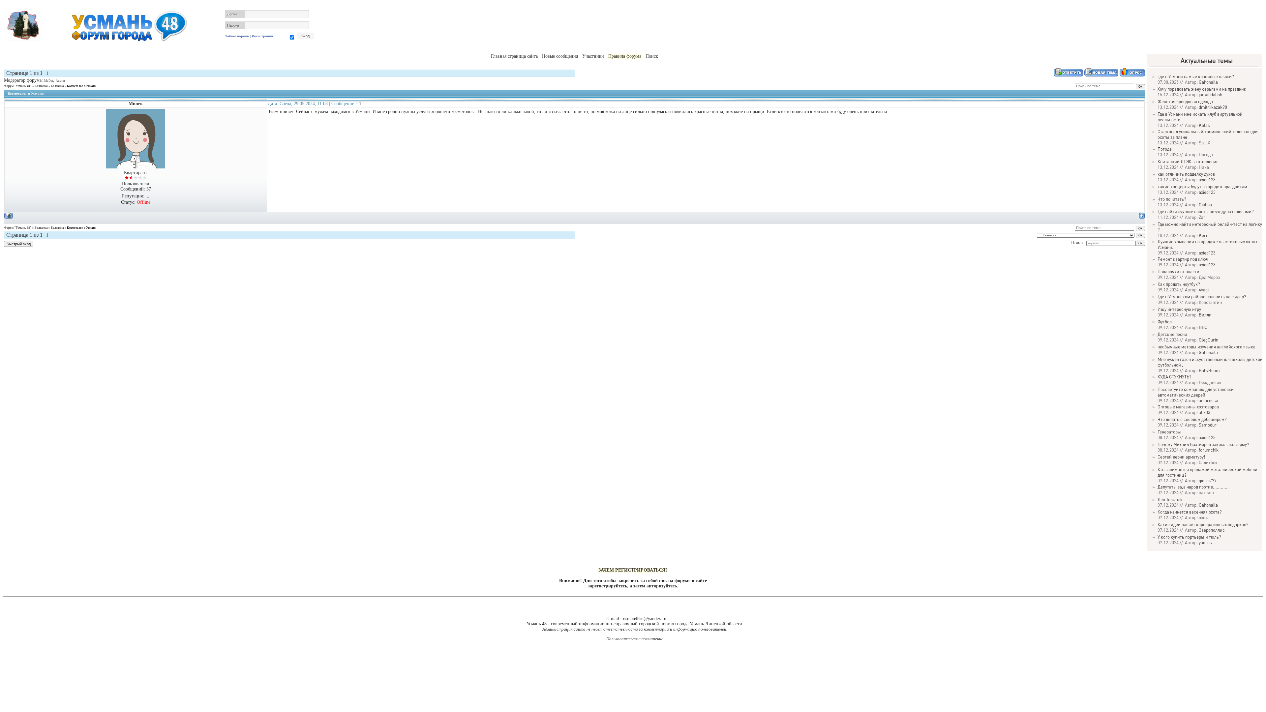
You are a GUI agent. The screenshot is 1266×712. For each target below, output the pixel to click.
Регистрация (262, 36)
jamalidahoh (1210, 94)
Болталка (41, 86)
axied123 (1207, 179)
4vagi (1204, 289)
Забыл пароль (237, 36)
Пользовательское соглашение (634, 638)
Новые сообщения (560, 56)
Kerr (1203, 235)
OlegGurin (1208, 339)
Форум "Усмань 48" (18, 86)
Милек (136, 103)
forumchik (1209, 450)
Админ (60, 80)
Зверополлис (1212, 530)
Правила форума (624, 56)
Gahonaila (1208, 82)
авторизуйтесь (662, 585)
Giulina (1205, 204)
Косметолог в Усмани (81, 86)
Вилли (1205, 314)
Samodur (1208, 425)
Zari (1202, 217)
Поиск (652, 56)
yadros (1205, 542)
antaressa (1208, 400)
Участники (593, 56)
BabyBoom (1209, 370)
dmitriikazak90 (1213, 107)
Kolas (1204, 125)
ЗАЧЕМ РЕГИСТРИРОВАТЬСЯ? (633, 570)
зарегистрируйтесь (607, 585)
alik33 (1204, 412)
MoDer (48, 80)
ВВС (1203, 327)
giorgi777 (1208, 480)
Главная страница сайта (514, 56)
